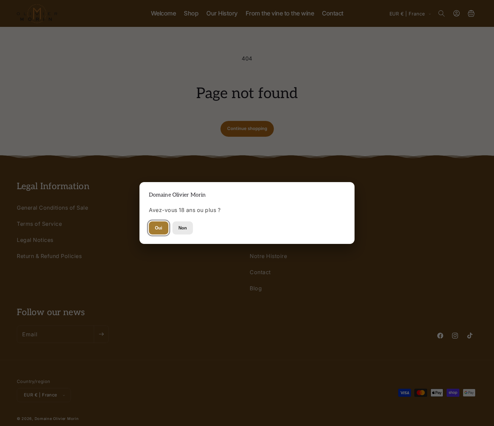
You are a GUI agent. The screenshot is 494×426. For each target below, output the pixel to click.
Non (182, 227)
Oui (158, 227)
